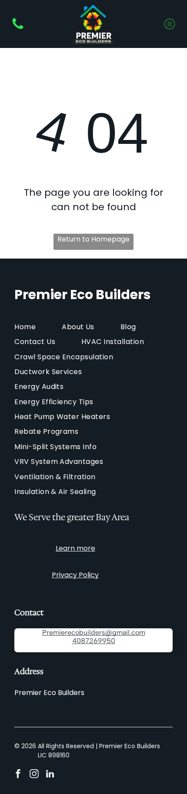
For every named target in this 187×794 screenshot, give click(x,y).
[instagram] (34, 775)
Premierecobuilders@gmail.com (93, 632)
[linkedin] (50, 775)
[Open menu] (169, 24)
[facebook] (18, 775)
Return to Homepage (93, 239)
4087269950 (93, 641)
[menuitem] (38, 326)
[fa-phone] (18, 29)
